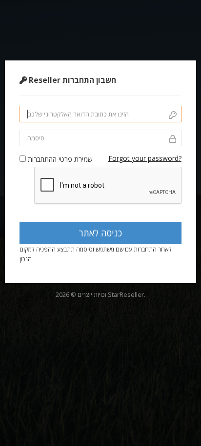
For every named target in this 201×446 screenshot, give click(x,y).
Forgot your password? (144, 158)
